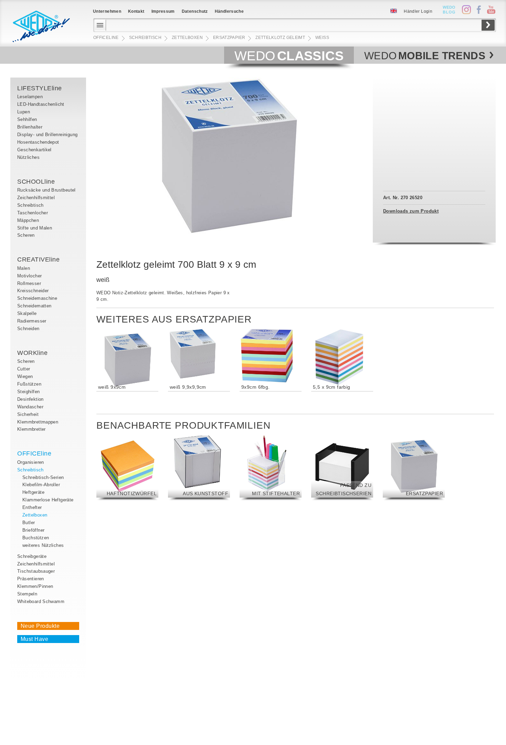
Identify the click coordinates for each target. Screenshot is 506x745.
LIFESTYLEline (39, 88)
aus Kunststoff (205, 493)
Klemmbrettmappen (37, 422)
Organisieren (30, 462)
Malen (23, 268)
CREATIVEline (38, 259)
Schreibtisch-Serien (43, 477)
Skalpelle (27, 313)
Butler (28, 522)
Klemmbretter (31, 429)
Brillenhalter (29, 127)
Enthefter (32, 507)
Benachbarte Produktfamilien (183, 425)
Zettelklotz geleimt (280, 37)
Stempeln (27, 593)
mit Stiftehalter (276, 493)
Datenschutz (195, 11)
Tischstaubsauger (36, 571)
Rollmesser (29, 283)
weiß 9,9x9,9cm (188, 387)
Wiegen (25, 376)
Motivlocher (29, 275)
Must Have (34, 639)
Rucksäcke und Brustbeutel (46, 190)
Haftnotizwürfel (132, 493)
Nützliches (28, 157)
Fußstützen (29, 384)
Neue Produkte (40, 626)
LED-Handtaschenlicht (40, 104)
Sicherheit (28, 414)
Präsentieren (30, 578)
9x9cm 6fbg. (255, 387)
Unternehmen (107, 11)
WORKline (32, 352)
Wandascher (30, 406)
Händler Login (418, 11)
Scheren (26, 235)
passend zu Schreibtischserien (343, 489)
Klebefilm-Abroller (41, 484)
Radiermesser (31, 321)
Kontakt (136, 11)
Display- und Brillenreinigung (47, 134)
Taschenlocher (32, 212)
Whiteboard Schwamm (40, 601)
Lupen (23, 111)
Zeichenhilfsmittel (36, 197)
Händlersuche (229, 11)
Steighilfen (28, 391)
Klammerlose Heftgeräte (48, 499)
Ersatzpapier (424, 493)
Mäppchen (28, 220)
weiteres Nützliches (43, 545)
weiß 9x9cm (112, 387)
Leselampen (30, 96)
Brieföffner (33, 530)
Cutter (23, 368)
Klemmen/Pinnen (35, 586)
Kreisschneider (33, 290)
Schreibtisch (30, 205)
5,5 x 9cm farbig (331, 387)
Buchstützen (35, 537)
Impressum (163, 11)
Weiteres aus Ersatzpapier (174, 319)
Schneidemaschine (37, 298)
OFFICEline (34, 453)
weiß (322, 37)
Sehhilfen (27, 119)
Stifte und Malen (34, 228)
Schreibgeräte (31, 556)
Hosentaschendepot (38, 142)
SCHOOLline (36, 181)
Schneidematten (34, 305)
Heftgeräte (33, 492)
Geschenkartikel (34, 149)
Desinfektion (30, 399)
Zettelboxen (34, 515)
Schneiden (28, 328)
